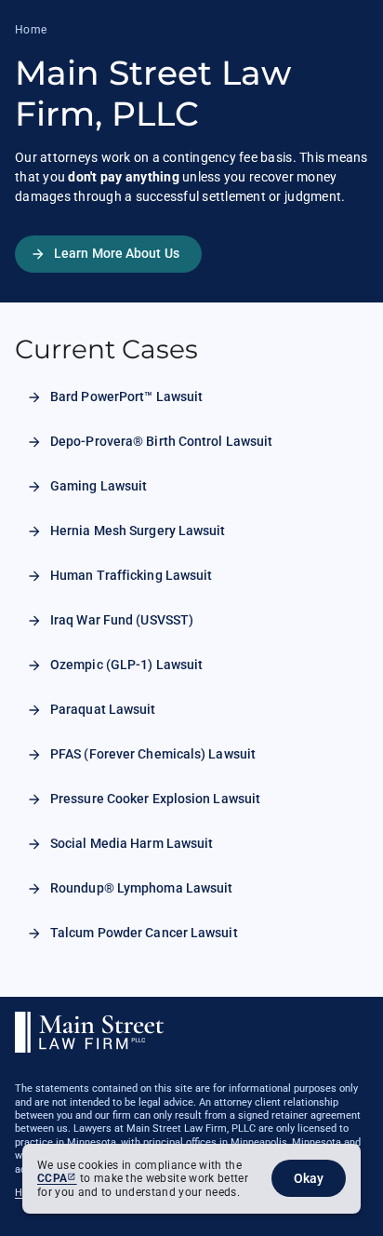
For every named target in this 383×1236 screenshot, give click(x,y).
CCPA (52, 1178)
